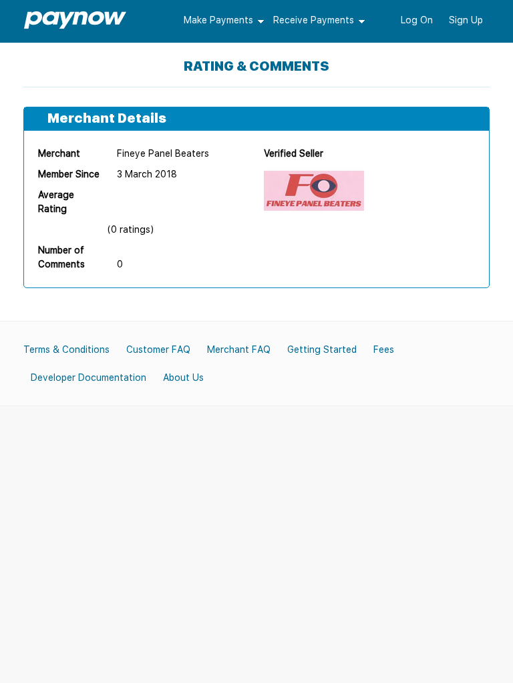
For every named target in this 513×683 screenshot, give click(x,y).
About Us (183, 377)
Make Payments (218, 20)
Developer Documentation (88, 377)
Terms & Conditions (66, 349)
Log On (417, 20)
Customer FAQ (158, 349)
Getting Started (322, 349)
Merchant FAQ (239, 349)
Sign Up (466, 20)
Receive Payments (313, 20)
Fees (383, 349)
